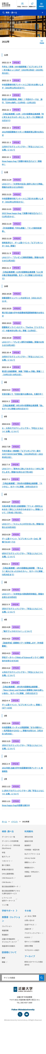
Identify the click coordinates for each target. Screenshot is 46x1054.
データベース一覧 (8, 837)
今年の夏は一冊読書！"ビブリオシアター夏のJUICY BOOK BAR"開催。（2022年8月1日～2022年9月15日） (22, 454)
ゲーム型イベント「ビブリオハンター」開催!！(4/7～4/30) (22, 706)
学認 (3, 852)
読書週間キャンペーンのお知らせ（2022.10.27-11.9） (22, 299)
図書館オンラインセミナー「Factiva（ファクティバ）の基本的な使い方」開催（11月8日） (23, 329)
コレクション (7, 926)
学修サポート (8, 910)
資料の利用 (29, 837)
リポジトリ (6, 861)
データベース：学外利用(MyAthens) (11, 846)
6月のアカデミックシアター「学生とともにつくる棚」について (22, 555)
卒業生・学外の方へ (22, 6)
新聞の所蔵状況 (7, 869)
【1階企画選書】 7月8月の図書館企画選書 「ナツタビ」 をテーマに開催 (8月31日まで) (22, 485)
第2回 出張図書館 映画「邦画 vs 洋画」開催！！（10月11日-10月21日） (23, 373)
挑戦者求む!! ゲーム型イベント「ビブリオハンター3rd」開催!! (22, 244)
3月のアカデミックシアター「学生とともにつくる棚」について (22, 747)
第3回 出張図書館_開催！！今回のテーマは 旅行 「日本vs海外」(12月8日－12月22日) (22, 101)
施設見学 (28, 876)
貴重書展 (5, 930)
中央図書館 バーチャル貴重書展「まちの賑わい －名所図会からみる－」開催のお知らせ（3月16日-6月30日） (23, 730)
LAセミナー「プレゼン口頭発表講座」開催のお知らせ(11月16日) (23, 259)
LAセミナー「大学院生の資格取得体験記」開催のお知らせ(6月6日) (23, 595)
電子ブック (6, 856)
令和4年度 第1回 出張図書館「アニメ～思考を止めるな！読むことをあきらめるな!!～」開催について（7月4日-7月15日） (22, 509)
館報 (3, 962)
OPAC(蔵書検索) (8, 874)
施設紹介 (28, 845)
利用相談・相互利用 (32, 849)
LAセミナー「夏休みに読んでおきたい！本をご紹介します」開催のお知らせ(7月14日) (23, 470)
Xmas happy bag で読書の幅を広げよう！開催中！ (22, 163)
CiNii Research (7, 878)
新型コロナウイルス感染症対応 (34, 963)
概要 (3, 958)
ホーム (4, 821)
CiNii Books (6, 882)
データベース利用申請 (10, 841)
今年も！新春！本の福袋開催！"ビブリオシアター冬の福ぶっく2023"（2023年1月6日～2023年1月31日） (22, 69)
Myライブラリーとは (32, 854)
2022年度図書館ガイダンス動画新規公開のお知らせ (23, 133)
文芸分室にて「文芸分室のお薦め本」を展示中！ (22, 394)
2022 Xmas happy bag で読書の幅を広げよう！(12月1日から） (22, 215)
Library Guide (30, 858)
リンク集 (5, 905)
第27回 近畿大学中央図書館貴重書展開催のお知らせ (23, 314)
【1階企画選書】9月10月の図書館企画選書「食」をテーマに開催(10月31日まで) (23, 407)
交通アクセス (29, 924)
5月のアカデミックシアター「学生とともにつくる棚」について (22, 610)
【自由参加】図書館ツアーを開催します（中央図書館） (22, 644)
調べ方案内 (6, 865)
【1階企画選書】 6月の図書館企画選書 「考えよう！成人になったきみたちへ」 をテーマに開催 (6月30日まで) (23, 571)
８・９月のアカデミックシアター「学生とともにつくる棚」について (22, 430)
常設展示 (5, 934)
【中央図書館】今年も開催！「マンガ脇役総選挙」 (22, 230)
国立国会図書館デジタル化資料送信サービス (11, 892)
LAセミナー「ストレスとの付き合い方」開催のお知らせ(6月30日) (23, 525)
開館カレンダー (30, 862)
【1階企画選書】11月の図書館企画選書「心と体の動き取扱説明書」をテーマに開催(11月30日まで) (22, 275)
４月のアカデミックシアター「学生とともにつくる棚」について (22, 674)
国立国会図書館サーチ (10, 886)
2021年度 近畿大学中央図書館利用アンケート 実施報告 (22, 769)
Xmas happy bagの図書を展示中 (16, 805)
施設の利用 (29, 841)
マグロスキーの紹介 (32, 950)
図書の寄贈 (29, 946)
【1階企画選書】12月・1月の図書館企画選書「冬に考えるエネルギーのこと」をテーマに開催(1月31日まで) (23, 117)
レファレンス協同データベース (8, 899)
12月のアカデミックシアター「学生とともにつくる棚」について (23, 148)
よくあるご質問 (30, 916)
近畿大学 (28, 929)
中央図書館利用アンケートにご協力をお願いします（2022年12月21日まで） (22, 86)
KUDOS (27, 937)
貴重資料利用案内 (8, 946)
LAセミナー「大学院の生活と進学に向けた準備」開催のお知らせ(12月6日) (23, 185)
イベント (14, 821)
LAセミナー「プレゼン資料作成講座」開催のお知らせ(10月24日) (23, 343)
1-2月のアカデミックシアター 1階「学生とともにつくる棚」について (23, 792)
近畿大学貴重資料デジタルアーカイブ (9, 940)
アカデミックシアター (33, 933)
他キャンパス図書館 (32, 941)
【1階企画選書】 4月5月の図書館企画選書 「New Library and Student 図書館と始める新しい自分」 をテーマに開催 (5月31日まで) (23, 690)
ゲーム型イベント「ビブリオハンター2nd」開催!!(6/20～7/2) (21, 540)
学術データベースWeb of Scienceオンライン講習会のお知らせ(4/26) (23, 659)
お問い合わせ (29, 920)
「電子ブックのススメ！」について (17, 631)
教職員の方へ (32, 6)
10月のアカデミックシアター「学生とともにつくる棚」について (23, 358)
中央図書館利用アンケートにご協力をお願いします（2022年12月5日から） (22, 200)
